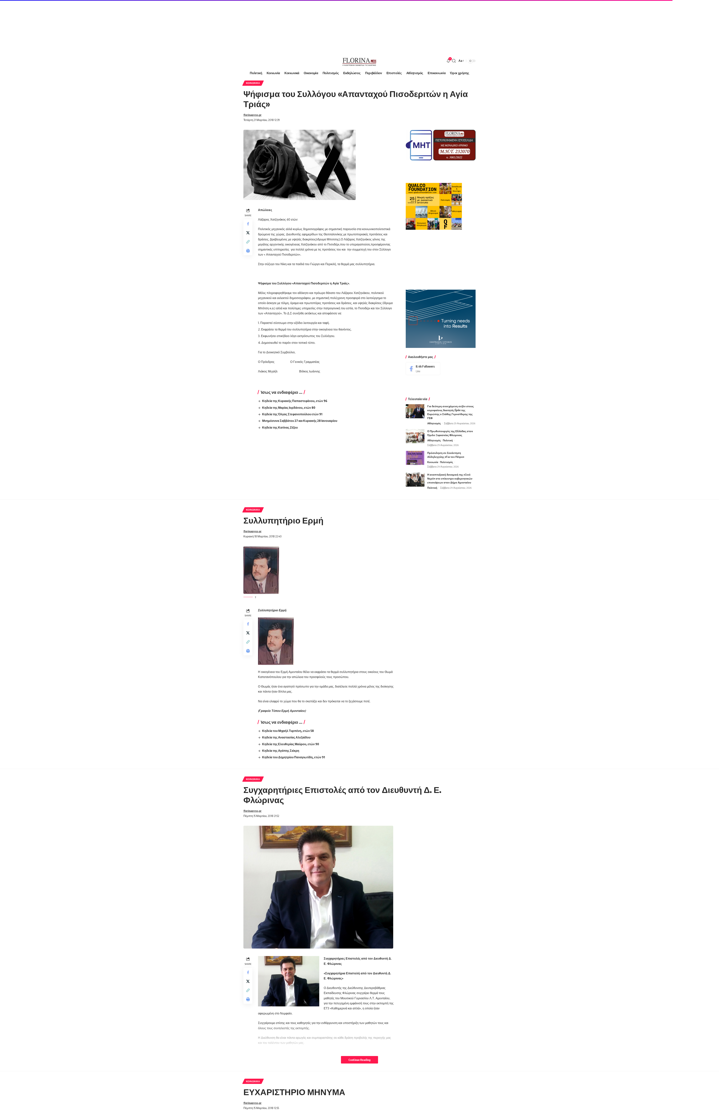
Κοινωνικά (253, 83)
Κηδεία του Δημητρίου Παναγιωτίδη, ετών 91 (293, 757)
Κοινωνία (432, 462)
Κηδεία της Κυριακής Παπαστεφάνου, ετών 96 (294, 401)
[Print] (247, 250)
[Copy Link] (247, 241)
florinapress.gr (252, 114)
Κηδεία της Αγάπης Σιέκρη (280, 751)
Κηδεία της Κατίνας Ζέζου (280, 427)
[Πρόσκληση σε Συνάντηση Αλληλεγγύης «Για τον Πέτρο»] (415, 458)
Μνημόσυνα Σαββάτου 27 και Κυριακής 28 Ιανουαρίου (299, 421)
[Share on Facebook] (247, 223)
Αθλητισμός (434, 423)
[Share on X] (247, 232)
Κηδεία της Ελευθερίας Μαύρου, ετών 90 (290, 744)
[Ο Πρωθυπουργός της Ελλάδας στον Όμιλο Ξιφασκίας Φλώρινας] (415, 436)
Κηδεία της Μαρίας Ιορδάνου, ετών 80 (288, 407)
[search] (454, 61)
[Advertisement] (112, 26)
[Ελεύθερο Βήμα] (359, 60)
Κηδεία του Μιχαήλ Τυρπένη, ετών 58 (288, 731)
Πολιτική (448, 440)
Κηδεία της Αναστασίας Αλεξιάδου (286, 737)
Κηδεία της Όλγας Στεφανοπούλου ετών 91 (292, 414)
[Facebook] (423, 368)
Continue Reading (359, 1059)
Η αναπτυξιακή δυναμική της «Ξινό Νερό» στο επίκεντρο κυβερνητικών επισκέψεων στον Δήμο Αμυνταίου (449, 478)
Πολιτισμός (446, 462)
